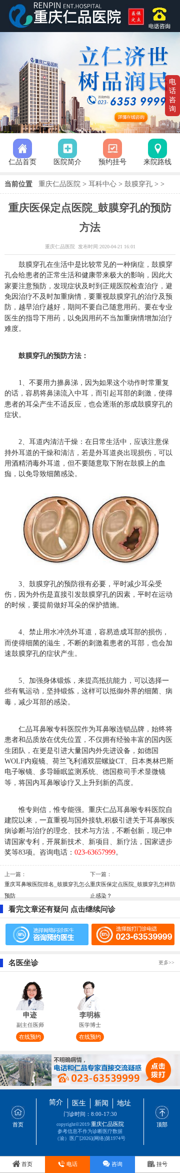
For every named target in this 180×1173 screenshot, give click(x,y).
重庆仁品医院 (59, 184)
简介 (56, 1102)
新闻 (101, 1103)
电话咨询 (172, 95)
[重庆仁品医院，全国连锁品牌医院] (90, 16)
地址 (124, 1103)
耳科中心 (102, 184)
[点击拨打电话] (90, 1070)
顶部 (162, 1124)
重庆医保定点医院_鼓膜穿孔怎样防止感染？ (133, 890)
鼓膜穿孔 (138, 184)
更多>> (166, 962)
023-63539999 (162, 16)
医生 (79, 1103)
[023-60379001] (133, 935)
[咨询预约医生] (47, 935)
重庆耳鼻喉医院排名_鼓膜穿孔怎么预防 (47, 890)
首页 (18, 1124)
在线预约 (30, 1037)
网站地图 (90, 1143)
